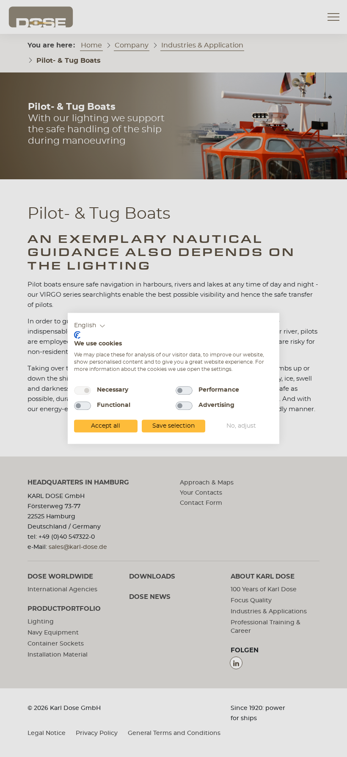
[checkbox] (82, 390)
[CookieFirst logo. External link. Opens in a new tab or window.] (77, 335)
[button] (89, 326)
